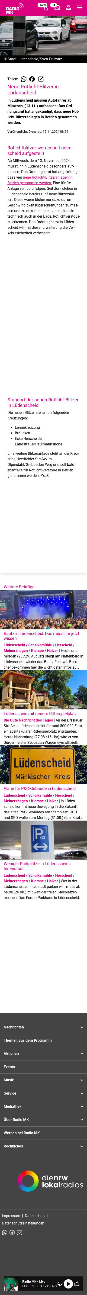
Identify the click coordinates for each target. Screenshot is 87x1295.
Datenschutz (35, 1216)
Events (9, 1067)
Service (10, 1093)
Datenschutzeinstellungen (23, 1223)
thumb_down (60, 1284)
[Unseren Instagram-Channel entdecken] (19, 1232)
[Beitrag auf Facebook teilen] (32, 79)
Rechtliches (13, 1146)
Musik (9, 1080)
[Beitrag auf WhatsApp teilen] (23, 79)
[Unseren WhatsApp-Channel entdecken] (4, 1232)
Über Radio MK (16, 1120)
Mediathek (13, 1106)
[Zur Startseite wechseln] (15, 8)
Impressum (11, 1216)
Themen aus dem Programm (28, 1040)
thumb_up (77, 1284)
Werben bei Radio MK (22, 1133)
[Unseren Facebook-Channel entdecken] (12, 1232)
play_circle (68, 1283)
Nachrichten (14, 1027)
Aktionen (11, 1053)
